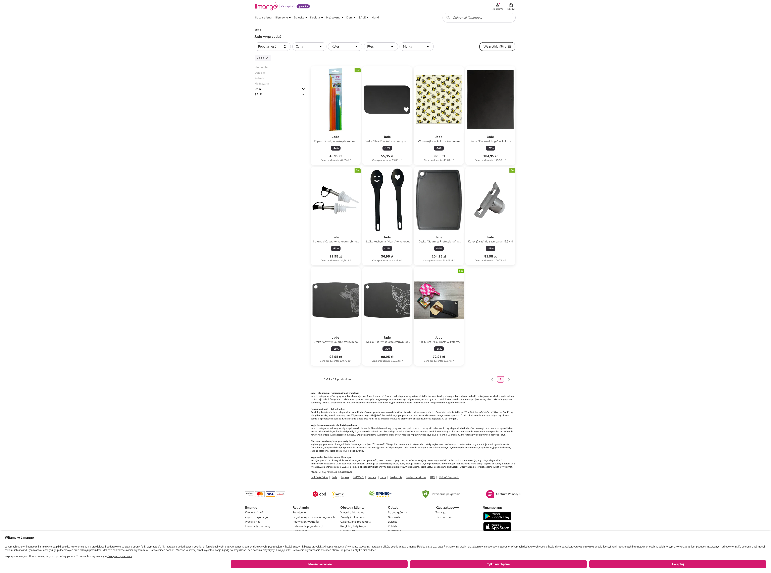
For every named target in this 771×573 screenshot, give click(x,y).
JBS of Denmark (449, 477)
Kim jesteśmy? (254, 512)
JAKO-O (358, 477)
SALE (258, 94)
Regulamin (299, 512)
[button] (511, 6)
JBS (432, 477)
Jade (334, 477)
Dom (258, 89)
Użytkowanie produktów (355, 522)
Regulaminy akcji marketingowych (314, 517)
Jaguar (345, 477)
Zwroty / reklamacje (352, 517)
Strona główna (397, 512)
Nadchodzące (443, 517)
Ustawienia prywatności (307, 526)
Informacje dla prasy (257, 526)
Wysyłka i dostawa (352, 512)
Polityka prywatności (306, 522)
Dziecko (392, 522)
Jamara (372, 477)
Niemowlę (394, 517)
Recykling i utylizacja (353, 526)
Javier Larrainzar (416, 477)
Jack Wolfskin (319, 477)
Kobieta (392, 526)
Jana (383, 477)
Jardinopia (396, 477)
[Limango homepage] (266, 6)
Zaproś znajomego (256, 517)
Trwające (440, 512)
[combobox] (479, 17)
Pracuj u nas (252, 522)
